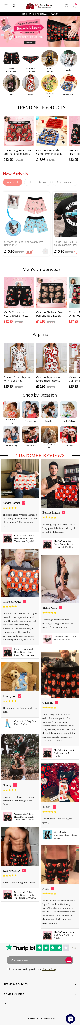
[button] (6, 5)
